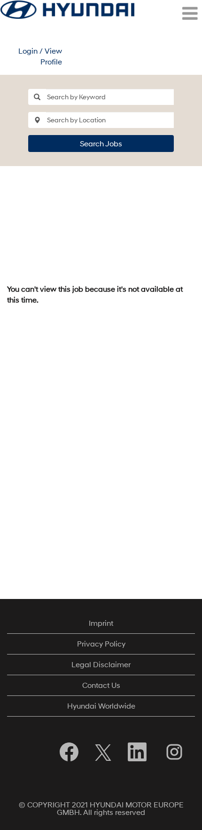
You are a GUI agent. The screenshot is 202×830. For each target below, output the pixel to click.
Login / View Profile (40, 56)
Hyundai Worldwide (101, 705)
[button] (168, 13)
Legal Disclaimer (101, 664)
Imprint (101, 622)
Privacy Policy (101, 643)
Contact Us (101, 684)
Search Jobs (101, 143)
